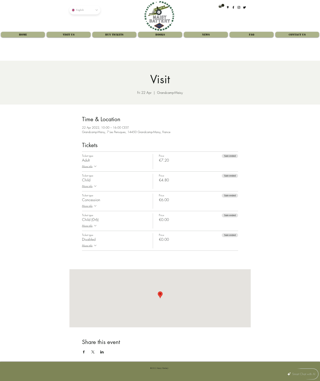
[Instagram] (239, 7)
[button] (221, 6)
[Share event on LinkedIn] (102, 351)
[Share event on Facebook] (84, 351)
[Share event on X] (93, 351)
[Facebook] (233, 7)
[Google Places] (228, 7)
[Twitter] (244, 7)
